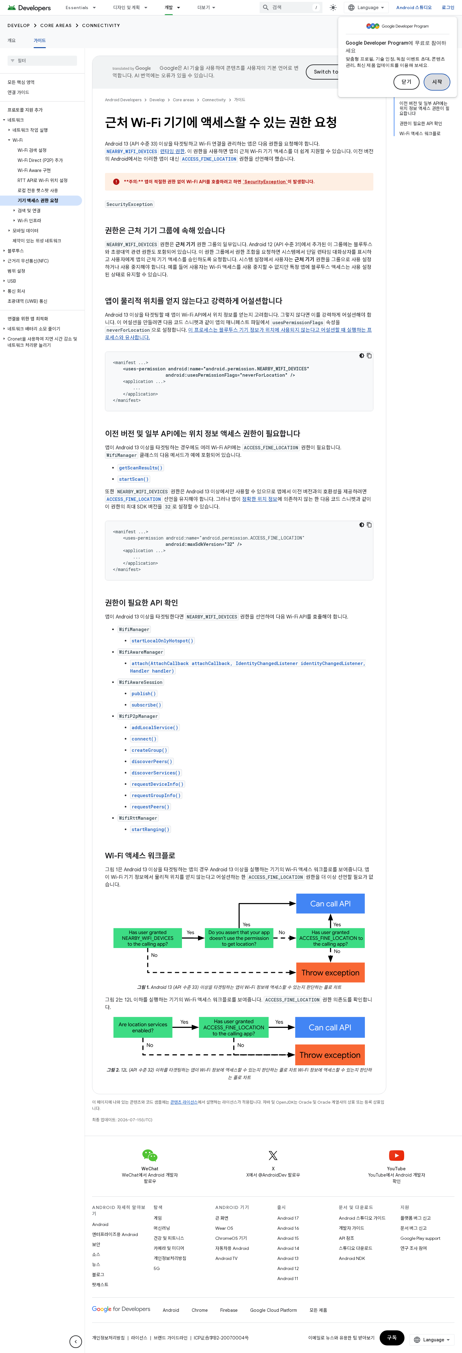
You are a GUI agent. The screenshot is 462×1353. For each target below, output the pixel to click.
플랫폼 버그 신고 (415, 1218)
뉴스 (96, 1264)
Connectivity (101, 25)
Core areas (56, 25)
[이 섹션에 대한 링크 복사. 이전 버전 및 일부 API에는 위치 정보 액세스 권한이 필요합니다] (306, 434)
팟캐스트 (100, 1285)
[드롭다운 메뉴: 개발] (181, 7)
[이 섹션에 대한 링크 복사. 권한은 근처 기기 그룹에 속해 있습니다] (231, 231)
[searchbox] (42, 61)
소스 (96, 1254)
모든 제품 (318, 1310)
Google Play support (420, 1238)
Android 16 (288, 1228)
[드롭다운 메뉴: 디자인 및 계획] (148, 7)
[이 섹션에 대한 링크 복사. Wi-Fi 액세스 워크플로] (181, 856)
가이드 (40, 40)
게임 (158, 1218)
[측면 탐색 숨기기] (75, 1341)
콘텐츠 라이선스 (184, 1102)
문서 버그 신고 (413, 1228)
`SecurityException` (265, 182)
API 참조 (346, 1238)
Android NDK (352, 1258)
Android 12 (288, 1268)
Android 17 (288, 1218)
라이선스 (139, 1337)
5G (157, 1268)
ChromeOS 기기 (231, 1238)
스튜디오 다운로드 (355, 1248)
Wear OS (224, 1228)
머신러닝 (162, 1228)
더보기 (203, 7)
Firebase (229, 1310)
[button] (41, 120)
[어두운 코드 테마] (362, 355)
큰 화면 (221, 1218)
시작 (437, 82)
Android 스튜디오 (414, 7)
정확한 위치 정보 (260, 499)
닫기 (406, 82)
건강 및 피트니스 (169, 1238)
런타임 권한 (172, 151)
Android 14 (288, 1248)
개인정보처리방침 (170, 1258)
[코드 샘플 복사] (369, 355)
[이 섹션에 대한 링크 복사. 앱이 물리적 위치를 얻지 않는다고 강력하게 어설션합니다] (288, 302)
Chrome (200, 1310)
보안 (96, 1244)
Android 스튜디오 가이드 (362, 1218)
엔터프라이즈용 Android (115, 1234)
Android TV (226, 1258)
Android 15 (288, 1238)
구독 (392, 1338)
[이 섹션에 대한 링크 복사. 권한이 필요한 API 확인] (184, 603)
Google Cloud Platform (273, 1310)
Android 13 (288, 1258)
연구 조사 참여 (413, 1248)
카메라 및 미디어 (169, 1248)
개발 (169, 7)
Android (100, 1224)
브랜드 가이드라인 (171, 1337)
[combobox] (291, 7)
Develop (19, 25)
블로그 (98, 1275)
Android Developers (123, 100)
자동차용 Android (232, 1248)
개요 (12, 40)
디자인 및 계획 (126, 7)
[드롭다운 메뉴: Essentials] (97, 7)
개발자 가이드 (351, 1228)
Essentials (77, 7)
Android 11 (287, 1278)
